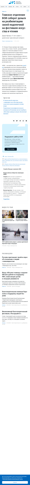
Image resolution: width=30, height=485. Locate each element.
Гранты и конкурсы (16, 286)
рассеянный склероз (17, 160)
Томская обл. (11, 156)
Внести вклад (10, 149)
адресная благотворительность (12, 159)
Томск (5, 156)
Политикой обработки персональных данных (13, 479)
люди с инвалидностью (7, 160)
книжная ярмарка (23, 159)
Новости (4, 11)
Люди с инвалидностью (7, 41)
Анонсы (3, 305)
